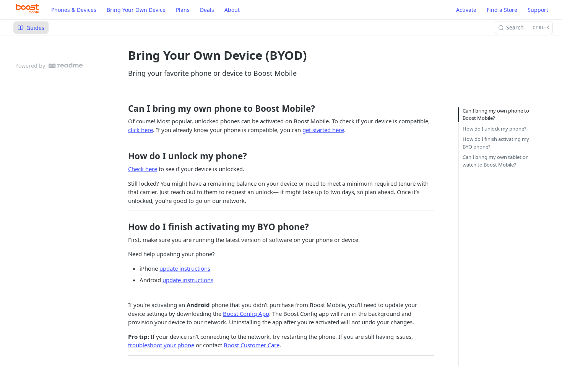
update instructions (184, 268)
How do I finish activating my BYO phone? (496, 143)
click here (140, 130)
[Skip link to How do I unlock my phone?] (125, 156)
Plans (183, 9)
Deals (207, 9)
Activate (466, 9)
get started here (323, 130)
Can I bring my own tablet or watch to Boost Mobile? (495, 161)
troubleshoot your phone (161, 345)
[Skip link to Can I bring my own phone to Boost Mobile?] (125, 108)
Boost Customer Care (251, 345)
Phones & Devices (73, 9)
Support (538, 9)
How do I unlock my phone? (494, 128)
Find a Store (502, 9)
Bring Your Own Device (136, 9)
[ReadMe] (66, 66)
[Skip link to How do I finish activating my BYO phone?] (125, 227)
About (232, 9)
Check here (142, 169)
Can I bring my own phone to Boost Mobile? (496, 114)
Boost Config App (246, 313)
